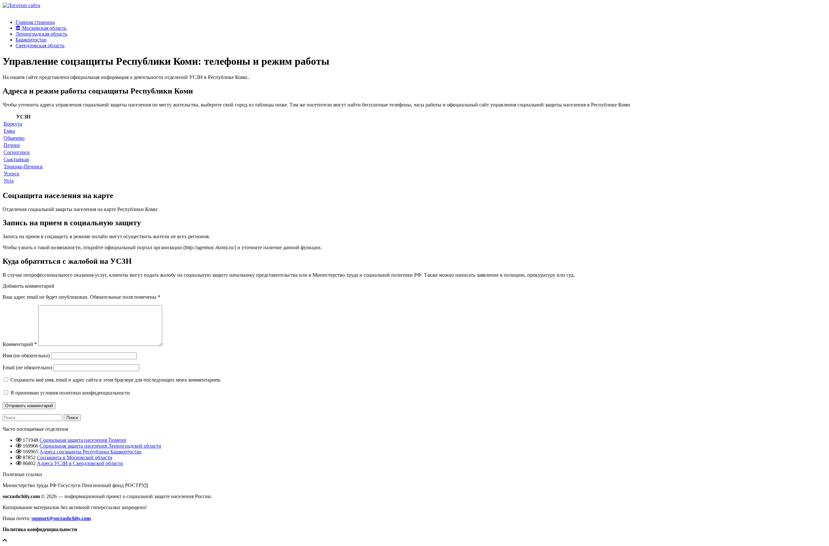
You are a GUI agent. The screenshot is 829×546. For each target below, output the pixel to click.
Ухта (9, 181)
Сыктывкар (16, 159)
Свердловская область (40, 45)
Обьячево (14, 138)
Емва (9, 131)
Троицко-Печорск (23, 166)
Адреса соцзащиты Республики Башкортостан (91, 451)
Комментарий (20, 344)
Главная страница (35, 22)
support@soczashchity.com (61, 518)
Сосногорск (17, 152)
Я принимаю (69, 393)
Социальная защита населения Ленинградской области (100, 446)
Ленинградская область (41, 34)
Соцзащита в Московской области (74, 457)
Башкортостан (31, 39)
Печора (12, 145)
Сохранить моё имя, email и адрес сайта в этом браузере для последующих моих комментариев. (115, 380)
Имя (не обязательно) (26, 355)
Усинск (11, 173)
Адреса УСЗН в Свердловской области (80, 463)
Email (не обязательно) (27, 367)
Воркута (13, 124)
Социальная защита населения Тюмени (83, 440)
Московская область (43, 28)
